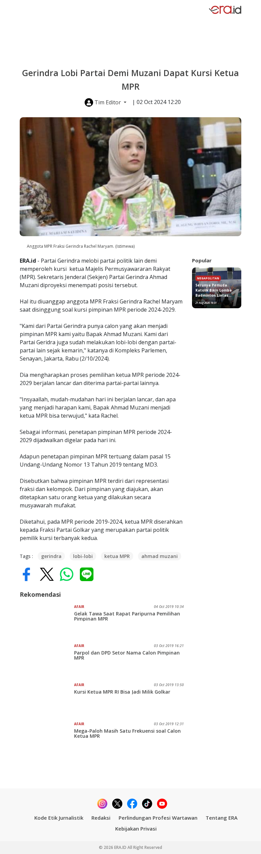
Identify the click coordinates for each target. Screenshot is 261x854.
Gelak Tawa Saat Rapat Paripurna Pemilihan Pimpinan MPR (127, 616)
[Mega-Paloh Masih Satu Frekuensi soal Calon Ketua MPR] (47, 738)
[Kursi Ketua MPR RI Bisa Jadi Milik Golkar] (47, 699)
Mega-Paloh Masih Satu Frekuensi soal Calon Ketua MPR (127, 733)
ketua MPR (117, 556)
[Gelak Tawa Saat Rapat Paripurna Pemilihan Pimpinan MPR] (47, 621)
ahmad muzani (159, 556)
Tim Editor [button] (107, 102)
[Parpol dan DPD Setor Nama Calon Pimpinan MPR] (47, 660)
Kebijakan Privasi (136, 828)
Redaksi (100, 817)
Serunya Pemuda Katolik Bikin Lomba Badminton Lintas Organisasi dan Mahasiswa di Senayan (216, 290)
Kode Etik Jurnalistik (58, 817)
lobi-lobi (83, 556)
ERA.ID (120, 847)
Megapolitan (208, 278)
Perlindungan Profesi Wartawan (158, 817)
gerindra (51, 556)
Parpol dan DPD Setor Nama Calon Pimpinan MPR (127, 655)
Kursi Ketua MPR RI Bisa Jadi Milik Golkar (122, 691)
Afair (79, 606)
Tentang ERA (222, 817)
